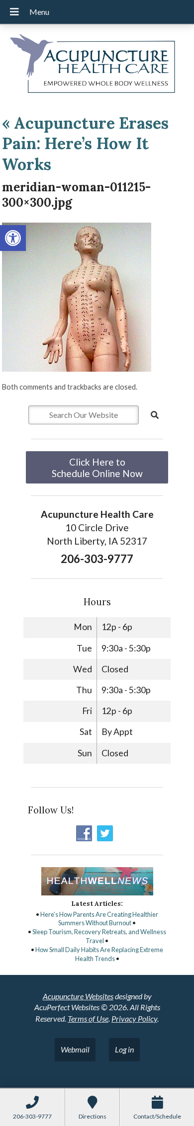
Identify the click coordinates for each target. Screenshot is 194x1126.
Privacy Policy (134, 1018)
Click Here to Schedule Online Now (97, 467)
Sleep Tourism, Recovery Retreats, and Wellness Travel (99, 936)
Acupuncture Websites (78, 996)
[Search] (155, 415)
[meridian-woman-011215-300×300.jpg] (76, 368)
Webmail (75, 1049)
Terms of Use (88, 1018)
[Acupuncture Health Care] (97, 65)
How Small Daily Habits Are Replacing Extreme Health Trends (99, 954)
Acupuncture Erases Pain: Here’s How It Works (85, 143)
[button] (13, 238)
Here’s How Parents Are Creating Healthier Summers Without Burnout (99, 918)
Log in (124, 1049)
